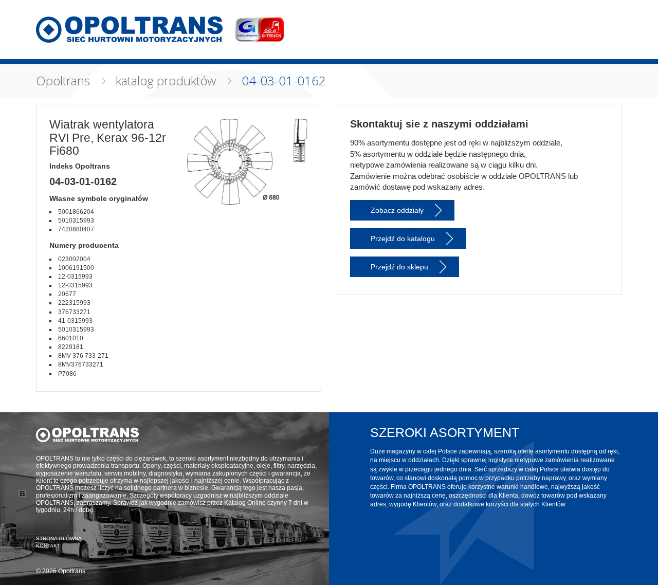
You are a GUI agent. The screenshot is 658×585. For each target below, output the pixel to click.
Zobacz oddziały (397, 210)
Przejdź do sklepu (399, 267)
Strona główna (59, 538)
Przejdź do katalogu (403, 238)
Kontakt (48, 546)
